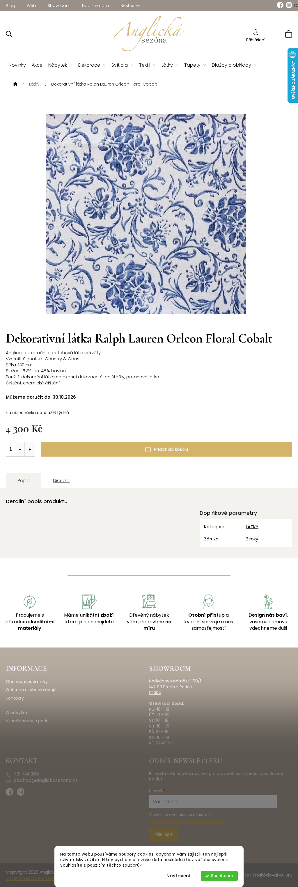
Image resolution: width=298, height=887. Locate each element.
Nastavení (178, 876)
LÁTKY (252, 527)
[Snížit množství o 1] (20, 449)
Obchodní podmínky (27, 681)
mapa (155, 692)
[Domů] (14, 84)
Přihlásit (164, 835)
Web (31, 5)
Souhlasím (222, 876)
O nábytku (16, 713)
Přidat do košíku (171, 449)
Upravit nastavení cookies (34, 878)
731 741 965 (26, 774)
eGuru (285, 875)
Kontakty (15, 698)
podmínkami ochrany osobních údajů (187, 820)
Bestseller (130, 5)
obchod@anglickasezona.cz (46, 780)
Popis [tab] (23, 480)
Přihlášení (255, 40)
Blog (10, 5)
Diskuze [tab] (61, 480)
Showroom (59, 5)
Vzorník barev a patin (27, 721)
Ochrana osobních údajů (31, 690)
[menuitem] (17, 65)
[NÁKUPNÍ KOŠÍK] (281, 34)
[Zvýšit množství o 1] (30, 449)
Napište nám (95, 5)
